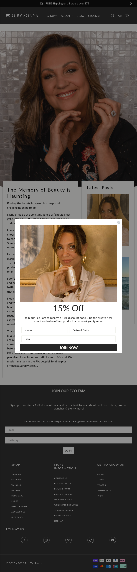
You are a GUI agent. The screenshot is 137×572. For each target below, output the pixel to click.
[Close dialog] (119, 222)
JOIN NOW (68, 347)
